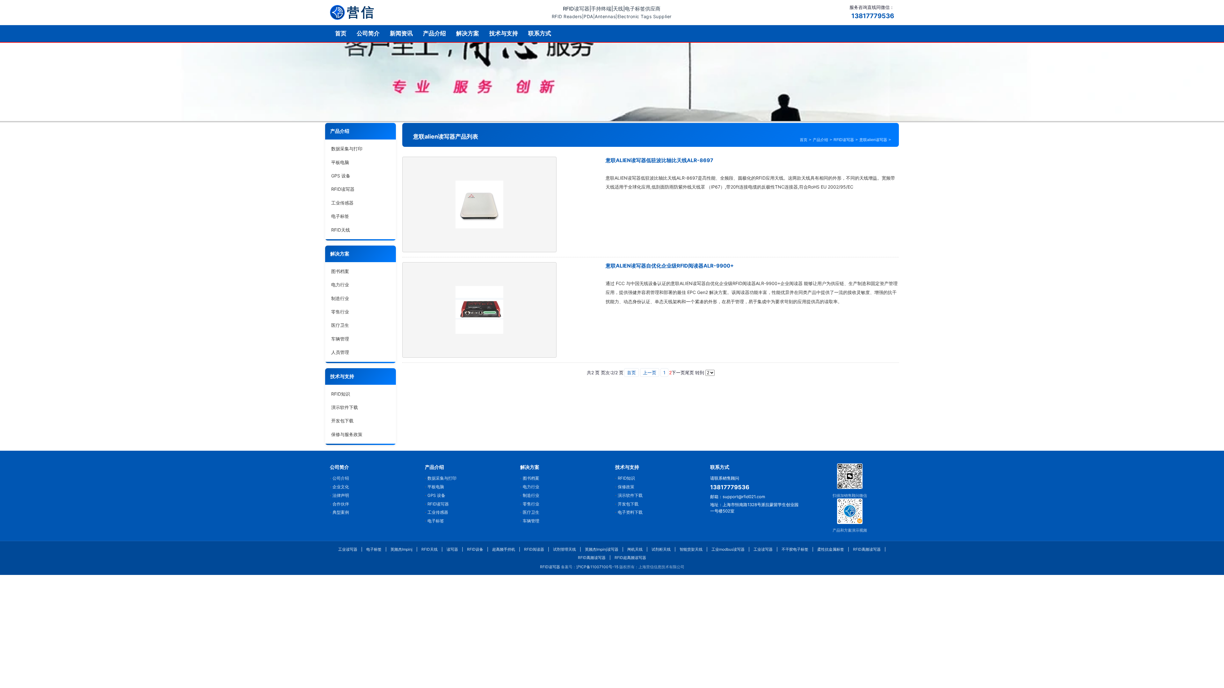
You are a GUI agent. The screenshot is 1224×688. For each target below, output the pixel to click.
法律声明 (340, 495)
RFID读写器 (342, 189)
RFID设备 (475, 549)
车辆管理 (340, 338)
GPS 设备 (340, 175)
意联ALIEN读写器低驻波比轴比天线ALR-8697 (659, 160)
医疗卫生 (340, 325)
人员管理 (340, 352)
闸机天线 (635, 549)
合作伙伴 (340, 503)
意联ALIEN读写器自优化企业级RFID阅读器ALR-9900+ (670, 265)
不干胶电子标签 (795, 549)
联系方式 (539, 33)
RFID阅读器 (534, 549)
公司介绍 (340, 478)
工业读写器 (347, 549)
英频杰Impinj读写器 (601, 549)
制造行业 (340, 298)
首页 (340, 33)
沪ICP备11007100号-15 (597, 566)
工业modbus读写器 (728, 549)
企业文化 (340, 486)
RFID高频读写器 (867, 549)
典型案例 (340, 512)
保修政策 (626, 486)
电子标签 (340, 216)
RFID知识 (340, 394)
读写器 (452, 549)
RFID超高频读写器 (630, 557)
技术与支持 (503, 33)
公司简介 (368, 33)
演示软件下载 (344, 407)
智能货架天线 (691, 549)
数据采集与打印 (346, 148)
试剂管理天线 (564, 549)
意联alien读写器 (873, 140)
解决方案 (467, 33)
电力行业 (340, 284)
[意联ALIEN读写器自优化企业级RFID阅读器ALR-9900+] (479, 310)
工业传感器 (342, 202)
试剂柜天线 (661, 549)
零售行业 (340, 311)
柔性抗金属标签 (830, 549)
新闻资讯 (401, 33)
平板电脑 (340, 162)
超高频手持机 (503, 549)
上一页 (649, 372)
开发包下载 (342, 420)
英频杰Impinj (401, 549)
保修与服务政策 (346, 434)
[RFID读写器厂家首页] (352, 12)
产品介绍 (434, 33)
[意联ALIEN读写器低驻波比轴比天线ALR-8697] (479, 204)
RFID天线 (340, 230)
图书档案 (340, 271)
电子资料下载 (630, 512)
